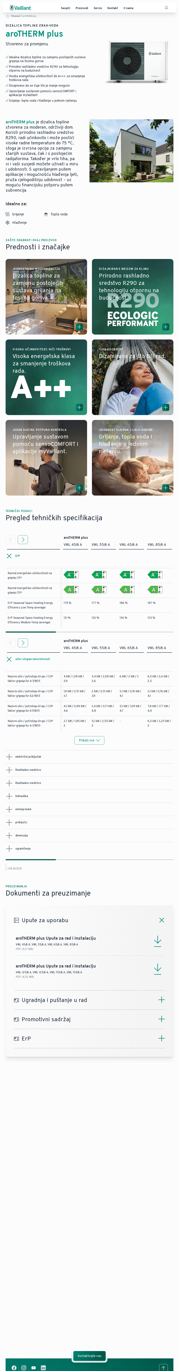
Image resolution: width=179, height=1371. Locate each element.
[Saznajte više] (79, 326)
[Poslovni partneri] (166, 7)
